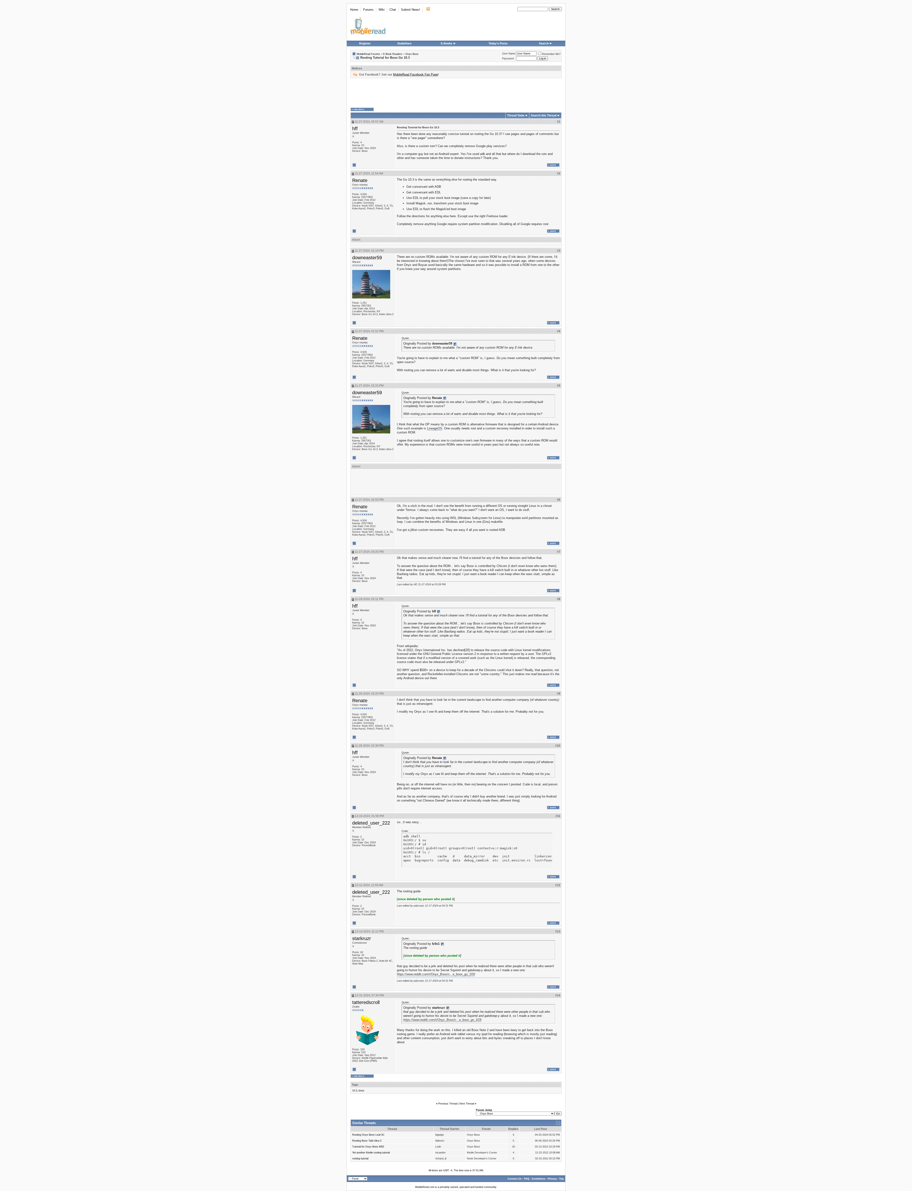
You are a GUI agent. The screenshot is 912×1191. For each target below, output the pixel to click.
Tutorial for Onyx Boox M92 (368, 1146)
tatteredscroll (366, 1002)
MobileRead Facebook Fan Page (415, 74)
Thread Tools (515, 115)
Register (365, 43)
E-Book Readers (392, 54)
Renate (359, 180)
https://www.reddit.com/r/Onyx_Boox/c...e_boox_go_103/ (436, 974)
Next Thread (467, 1103)
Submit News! (410, 9)
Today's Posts (498, 43)
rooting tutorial (360, 1158)
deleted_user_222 (371, 823)
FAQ (526, 1178)
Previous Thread (447, 1103)
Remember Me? (551, 54)
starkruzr (361, 938)
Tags (355, 1084)
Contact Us (515, 1178)
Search (544, 43)
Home (354, 9)
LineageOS (434, 428)
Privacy (552, 1178)
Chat (393, 9)
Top (561, 1178)
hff (355, 128)
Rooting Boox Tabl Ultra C (367, 1140)
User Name (508, 53)
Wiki (382, 9)
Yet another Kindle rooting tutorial (371, 1152)
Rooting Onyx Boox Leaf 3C (368, 1134)
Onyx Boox (411, 54)
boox (361, 1090)
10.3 (354, 1090)
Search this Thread (543, 115)
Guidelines (404, 43)
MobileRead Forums (368, 54)
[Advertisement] (456, 93)
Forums (368, 9)
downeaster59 (367, 257)
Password (508, 58)
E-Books (446, 43)
